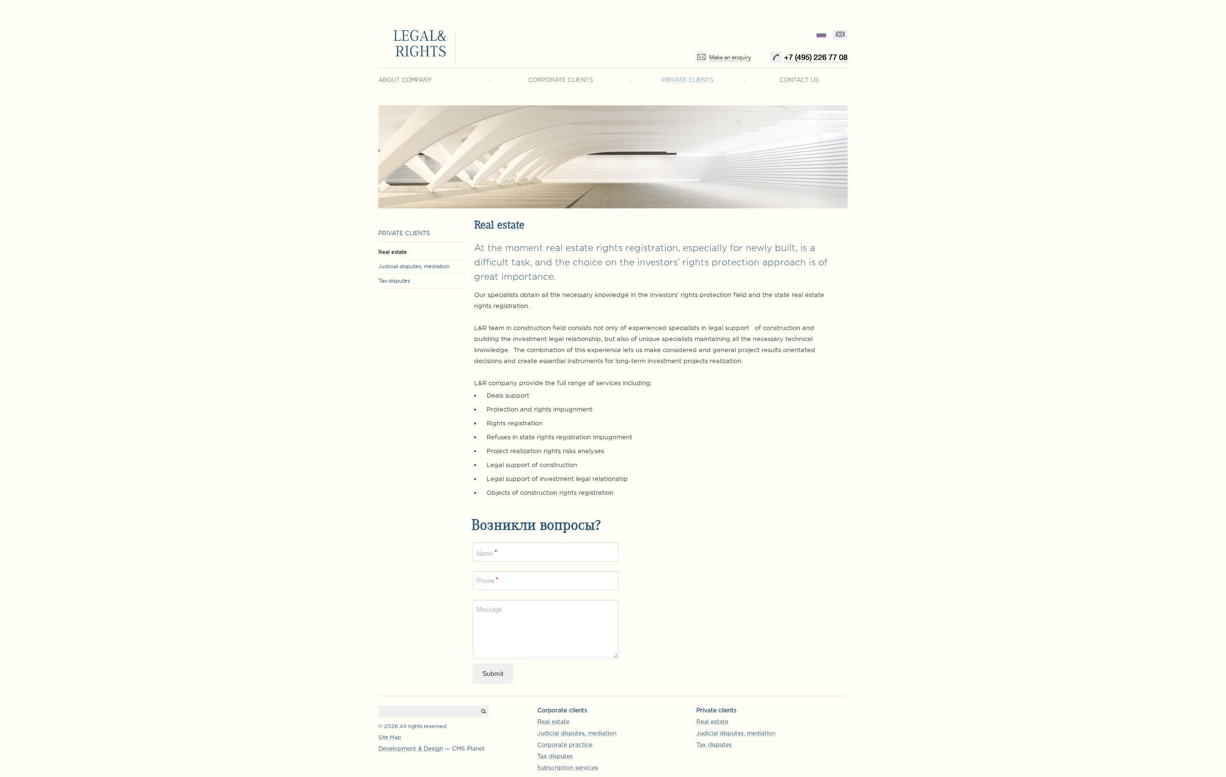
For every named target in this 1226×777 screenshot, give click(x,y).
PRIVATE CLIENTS (688, 80)
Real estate (392, 252)
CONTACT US (799, 80)
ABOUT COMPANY (405, 80)
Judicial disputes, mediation (414, 266)
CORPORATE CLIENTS (560, 80)
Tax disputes (394, 281)
